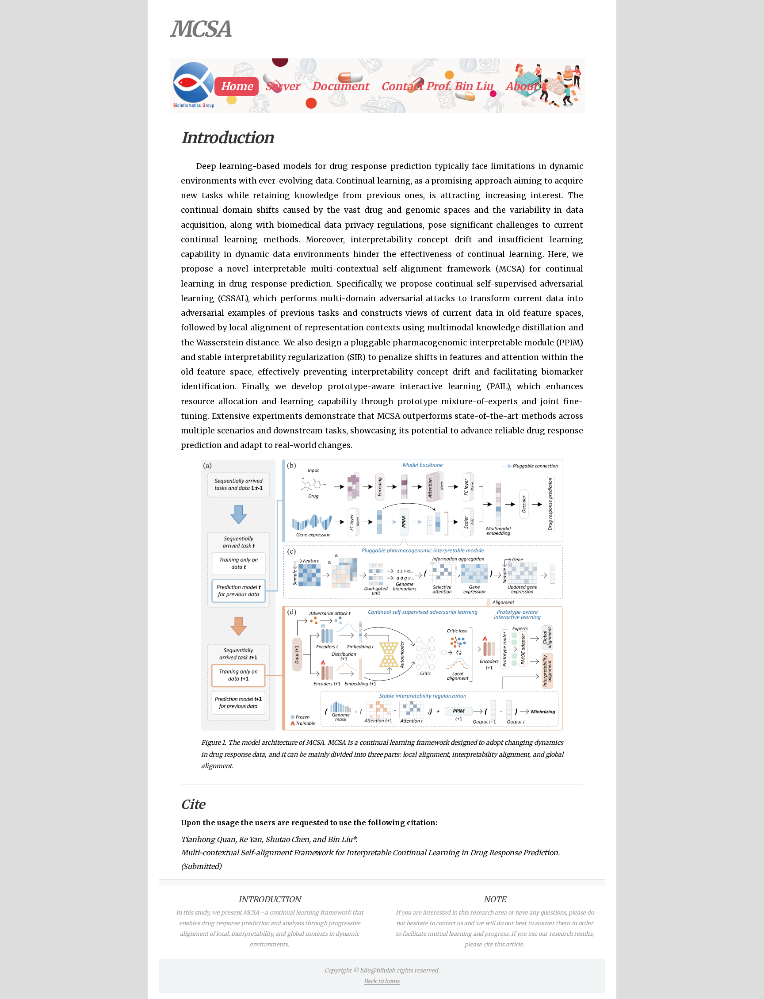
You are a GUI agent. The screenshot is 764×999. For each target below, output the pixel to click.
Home (236, 86)
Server (282, 86)
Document (340, 86)
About (521, 86)
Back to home (382, 981)
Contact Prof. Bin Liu (437, 86)
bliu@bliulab (377, 970)
